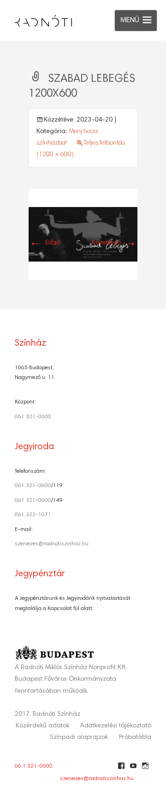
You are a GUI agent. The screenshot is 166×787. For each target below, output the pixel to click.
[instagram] (145, 769)
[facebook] (121, 769)
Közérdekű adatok (42, 726)
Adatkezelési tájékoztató (115, 726)
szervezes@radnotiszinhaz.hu (52, 544)
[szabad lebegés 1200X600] (83, 234)
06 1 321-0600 (34, 766)
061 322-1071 (33, 515)
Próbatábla (135, 737)
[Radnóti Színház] (36, 18)
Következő (114, 243)
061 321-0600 (33, 417)
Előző (44, 243)
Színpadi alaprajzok (79, 737)
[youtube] (133, 769)
